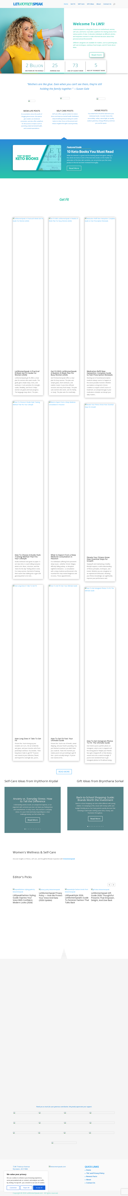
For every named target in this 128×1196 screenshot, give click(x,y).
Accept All (39, 1188)
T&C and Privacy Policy (95, 1173)
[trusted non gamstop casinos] (51, 1113)
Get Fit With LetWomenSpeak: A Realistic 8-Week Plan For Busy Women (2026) (64, 373)
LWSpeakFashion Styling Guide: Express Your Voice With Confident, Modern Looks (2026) (24, 899)
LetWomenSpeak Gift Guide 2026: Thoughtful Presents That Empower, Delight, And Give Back (103, 896)
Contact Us (107, 4)
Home (66, 4)
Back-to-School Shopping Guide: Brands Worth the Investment (95, 799)
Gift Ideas (90, 4)
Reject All (26, 1188)
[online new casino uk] (25, 1113)
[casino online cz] (101, 1133)
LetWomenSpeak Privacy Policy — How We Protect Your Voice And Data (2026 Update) (50, 896)
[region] (26, 1181)
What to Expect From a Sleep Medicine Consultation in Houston (63, 557)
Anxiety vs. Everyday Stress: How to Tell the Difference (32, 800)
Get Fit (73, 4)
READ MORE (64, 771)
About (98, 4)
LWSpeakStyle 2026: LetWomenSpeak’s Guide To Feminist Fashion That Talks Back (77, 899)
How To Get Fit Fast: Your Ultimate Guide (62, 739)
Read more (97, 54)
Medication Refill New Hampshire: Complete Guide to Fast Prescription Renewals (100, 373)
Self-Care (81, 4)
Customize (13, 1188)
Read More (33, 820)
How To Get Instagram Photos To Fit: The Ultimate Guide (100, 742)
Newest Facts (91, 1176)
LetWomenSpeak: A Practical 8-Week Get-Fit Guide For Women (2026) (27, 373)
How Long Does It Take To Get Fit (28, 739)
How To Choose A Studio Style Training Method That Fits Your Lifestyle (28, 557)
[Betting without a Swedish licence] (64, 1143)
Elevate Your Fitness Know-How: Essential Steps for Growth (98, 559)
